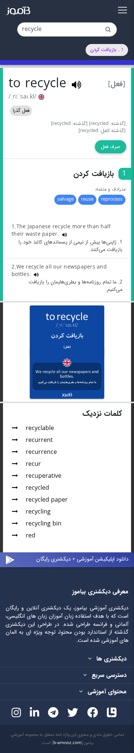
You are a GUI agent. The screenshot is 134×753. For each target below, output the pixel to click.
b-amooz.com (67, 743)
